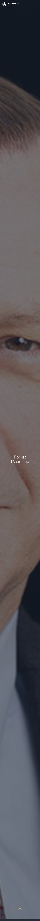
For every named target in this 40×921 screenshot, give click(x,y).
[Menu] (36, 4)
